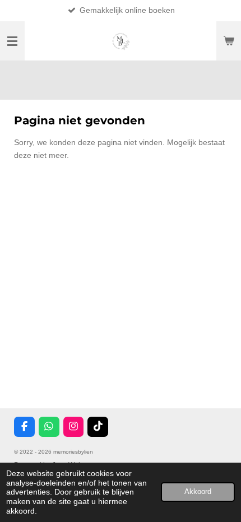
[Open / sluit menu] (12, 40)
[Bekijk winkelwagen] (228, 40)
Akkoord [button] (197, 492)
